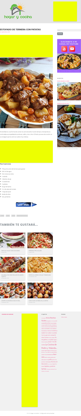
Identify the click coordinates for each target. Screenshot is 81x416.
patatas (52, 357)
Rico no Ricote (49, 364)
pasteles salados (47, 357)
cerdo (46, 325)
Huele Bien (46, 342)
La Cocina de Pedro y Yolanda (49, 346)
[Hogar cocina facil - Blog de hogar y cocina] (18, 10)
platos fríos (46, 360)
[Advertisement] (65, 11)
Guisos (13, 216)
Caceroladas (54, 323)
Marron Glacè (45, 352)
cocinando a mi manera (50, 328)
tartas (43, 369)
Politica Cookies (64, 317)
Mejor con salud (51, 352)
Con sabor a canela (51, 333)
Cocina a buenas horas (45, 327)
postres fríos (54, 360)
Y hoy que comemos (50, 369)
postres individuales (46, 362)
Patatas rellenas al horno (63, 81)
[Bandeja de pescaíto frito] (69, 126)
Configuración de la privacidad (47, 413)
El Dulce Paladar (51, 337)
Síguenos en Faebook (7, 314)
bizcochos (47, 323)
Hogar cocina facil (35, 413)
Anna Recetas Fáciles (48, 319)
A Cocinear (43, 318)
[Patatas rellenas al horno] (69, 91)
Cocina (7, 216)
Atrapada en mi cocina (51, 321)
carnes (2, 216)
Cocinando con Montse (46, 331)
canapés (43, 325)
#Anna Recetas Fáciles (22, 216)
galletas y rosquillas (48, 340)
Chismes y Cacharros (52, 325)
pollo (50, 359)
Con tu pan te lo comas (47, 335)
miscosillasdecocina (48, 355)
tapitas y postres (50, 366)
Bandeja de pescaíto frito (63, 103)
